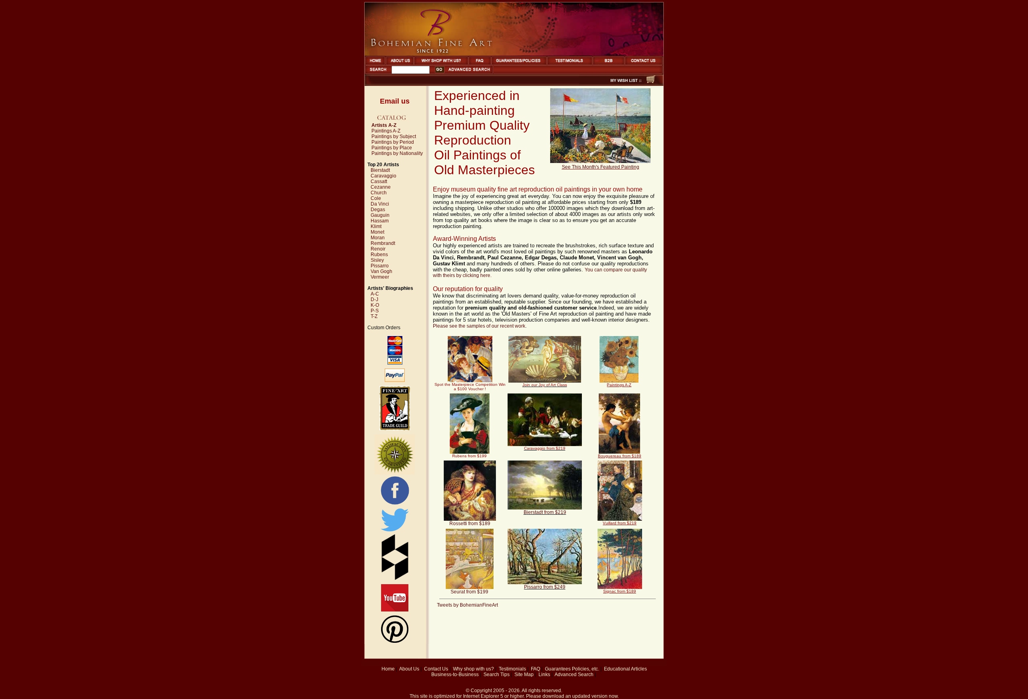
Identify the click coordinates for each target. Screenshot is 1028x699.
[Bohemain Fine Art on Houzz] (395, 578)
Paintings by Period (392, 142)
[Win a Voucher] (544, 381)
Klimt (376, 226)
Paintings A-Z (385, 131)
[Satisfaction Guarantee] (395, 473)
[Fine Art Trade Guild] (394, 429)
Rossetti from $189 (469, 523)
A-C (375, 294)
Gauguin (380, 215)
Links (544, 674)
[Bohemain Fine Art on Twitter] (395, 532)
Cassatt (379, 181)
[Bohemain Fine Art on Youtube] (394, 610)
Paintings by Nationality (397, 153)
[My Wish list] (611, 83)
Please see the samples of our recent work (479, 326)
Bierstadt (380, 170)
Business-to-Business (455, 674)
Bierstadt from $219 (545, 512)
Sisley (377, 260)
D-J (374, 299)
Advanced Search (574, 674)
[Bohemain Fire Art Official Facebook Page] (394, 504)
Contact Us (436, 669)
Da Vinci (380, 204)
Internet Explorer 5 (483, 696)
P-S (375, 311)
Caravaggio (383, 176)
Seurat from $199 (469, 592)
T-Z (374, 316)
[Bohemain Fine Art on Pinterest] (394, 641)
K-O (375, 305)
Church (379, 193)
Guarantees (558, 669)
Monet (377, 232)
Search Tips (496, 674)
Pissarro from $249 (544, 587)
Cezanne (381, 187)
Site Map (524, 674)
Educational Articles (625, 669)
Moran (378, 237)
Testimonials (512, 669)
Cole (376, 198)
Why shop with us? (473, 669)
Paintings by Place (391, 148)
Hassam (380, 221)
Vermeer (380, 277)
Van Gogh (381, 271)
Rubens (379, 254)
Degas (378, 209)
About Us (409, 669)
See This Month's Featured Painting (600, 167)
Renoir (378, 249)
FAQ (535, 669)
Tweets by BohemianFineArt (467, 605)
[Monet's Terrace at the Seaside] (600, 161)
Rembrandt (383, 243)
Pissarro (380, 266)
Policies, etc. (585, 669)
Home (388, 669)
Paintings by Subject (393, 136)
